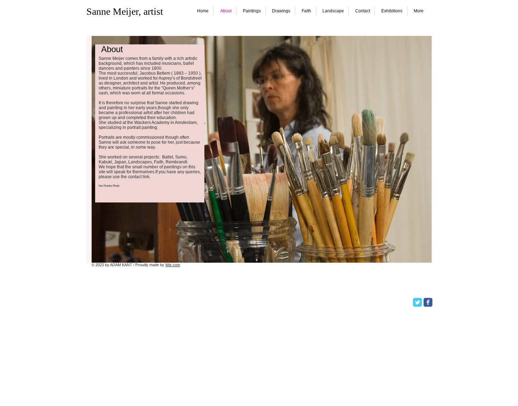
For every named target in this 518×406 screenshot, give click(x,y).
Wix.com (172, 265)
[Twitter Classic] (417, 302)
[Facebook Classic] (428, 302)
